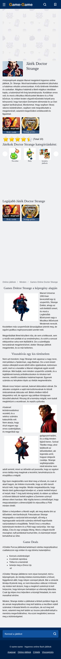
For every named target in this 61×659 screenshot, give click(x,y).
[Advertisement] (46, 34)
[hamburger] (4, 4)
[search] (54, 634)
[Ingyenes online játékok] (21, 4)
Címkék (36, 652)
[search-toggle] (44, 4)
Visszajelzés (48, 652)
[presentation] (5, 153)
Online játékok (24, 652)
